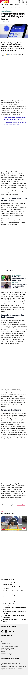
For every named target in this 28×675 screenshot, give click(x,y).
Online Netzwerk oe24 (6, 635)
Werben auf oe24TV (5, 650)
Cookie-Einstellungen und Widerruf (9, 647)
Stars (11, 5)
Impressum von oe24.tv (6, 655)
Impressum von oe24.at (6, 653)
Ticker (2, 5)
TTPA (2, 670)
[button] (14, 523)
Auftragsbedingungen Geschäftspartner (10, 663)
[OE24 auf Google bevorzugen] (22, 54)
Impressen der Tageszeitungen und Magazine (11, 668)
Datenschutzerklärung (6, 643)
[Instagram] (6, 631)
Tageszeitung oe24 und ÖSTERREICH (10, 658)
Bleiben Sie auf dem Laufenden (8, 626)
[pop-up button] (23, 529)
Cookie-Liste (4, 645)
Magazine (16, 5)
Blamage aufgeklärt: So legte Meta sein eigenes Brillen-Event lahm (15, 123)
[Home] (1, 7)
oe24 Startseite (4, 640)
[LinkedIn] (14, 631)
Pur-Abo (3, 651)
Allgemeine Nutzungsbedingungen (9, 642)
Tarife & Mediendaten (6, 665)
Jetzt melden (21, 505)
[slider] (8, 528)
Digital (4, 7)
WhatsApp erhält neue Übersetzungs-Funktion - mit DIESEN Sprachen (15, 119)
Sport (7, 5)
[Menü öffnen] (26, 4)
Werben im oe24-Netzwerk (7, 648)
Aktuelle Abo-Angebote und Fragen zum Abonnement (13, 666)
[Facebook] (2, 631)
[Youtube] (10, 631)
